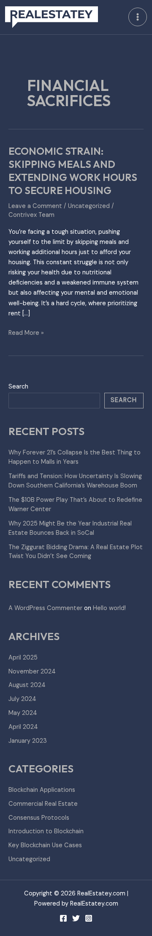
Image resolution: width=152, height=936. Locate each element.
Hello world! (109, 608)
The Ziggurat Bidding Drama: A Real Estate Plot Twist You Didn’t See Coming (75, 552)
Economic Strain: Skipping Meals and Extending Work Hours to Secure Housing (72, 170)
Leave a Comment (35, 206)
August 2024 (27, 685)
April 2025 (23, 658)
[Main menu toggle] (137, 17)
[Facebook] (63, 918)
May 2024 (22, 713)
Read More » (26, 332)
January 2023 (27, 741)
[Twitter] (76, 918)
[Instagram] (88, 918)
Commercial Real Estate (43, 804)
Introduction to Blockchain (46, 831)
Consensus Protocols (38, 818)
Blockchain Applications (41, 790)
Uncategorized (89, 206)
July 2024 (22, 699)
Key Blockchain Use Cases (45, 845)
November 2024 (32, 672)
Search (18, 387)
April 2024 (23, 727)
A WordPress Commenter (45, 608)
